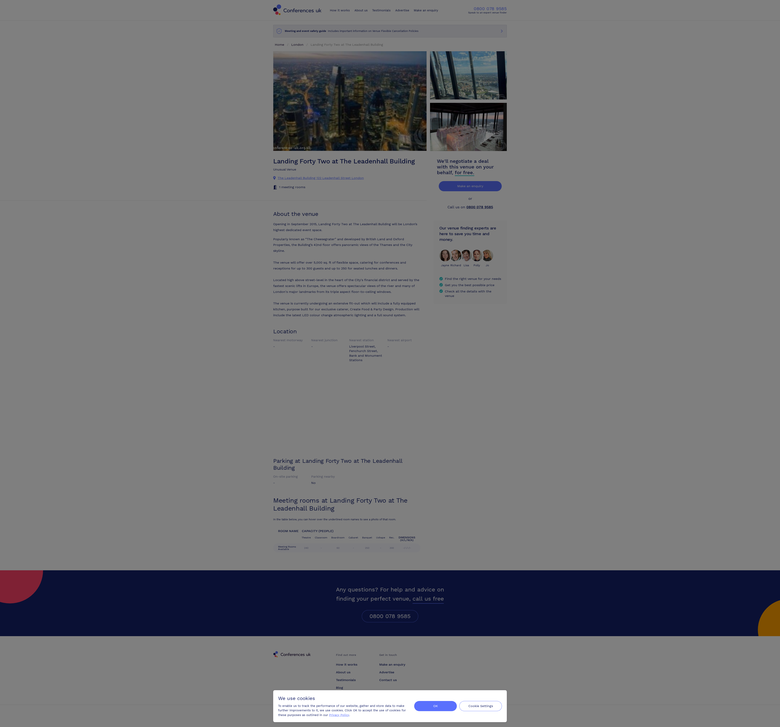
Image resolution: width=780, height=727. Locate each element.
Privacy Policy (339, 715)
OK (435, 706)
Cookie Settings (480, 706)
